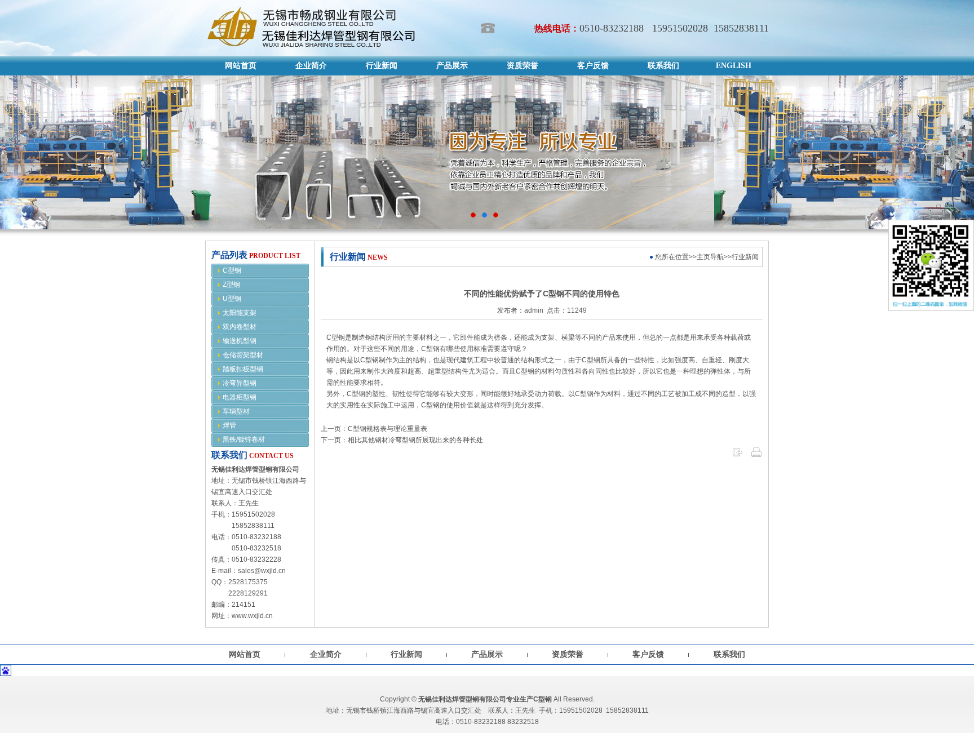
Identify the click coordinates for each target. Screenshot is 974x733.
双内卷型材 (239, 327)
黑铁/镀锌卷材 (244, 439)
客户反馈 (648, 654)
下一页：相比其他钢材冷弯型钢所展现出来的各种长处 (402, 440)
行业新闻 (406, 654)
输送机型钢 (239, 341)
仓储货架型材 (243, 355)
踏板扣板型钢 (243, 369)
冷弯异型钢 (239, 383)
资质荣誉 (567, 654)
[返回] (737, 456)
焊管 (229, 425)
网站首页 (244, 654)
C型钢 (232, 270)
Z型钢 (231, 284)
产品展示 (487, 654)
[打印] (756, 456)
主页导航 (710, 257)
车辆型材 (236, 411)
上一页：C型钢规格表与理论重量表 (374, 429)
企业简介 (326, 654)
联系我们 (729, 654)
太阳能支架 (239, 313)
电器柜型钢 (239, 397)
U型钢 (232, 299)
